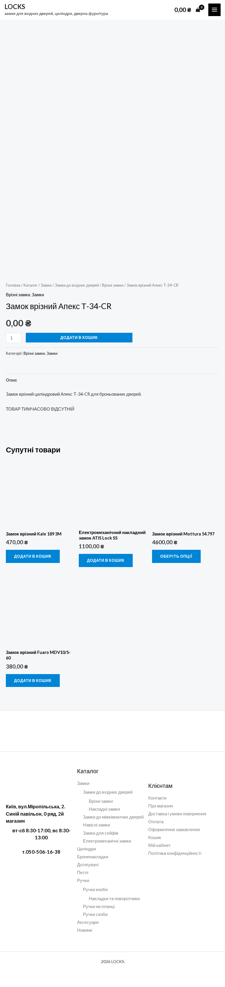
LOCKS (14, 7)
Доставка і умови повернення (177, 813)
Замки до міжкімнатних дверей (113, 816)
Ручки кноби (95, 889)
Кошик (154, 837)
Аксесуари (87, 922)
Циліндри (86, 848)
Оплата (155, 821)
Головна (13, 285)
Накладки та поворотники (114, 898)
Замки (46, 285)
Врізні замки (112, 285)
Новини (84, 930)
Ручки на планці (99, 906)
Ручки (83, 880)
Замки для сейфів (100, 833)
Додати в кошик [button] (33, 556)
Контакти (157, 797)
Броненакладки (92, 856)
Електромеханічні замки (107, 840)
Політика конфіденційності (174, 853)
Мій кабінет (159, 845)
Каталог (30, 285)
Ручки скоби (95, 914)
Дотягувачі (87, 864)
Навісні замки (96, 824)
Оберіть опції (176, 556)
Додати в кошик (79, 337)
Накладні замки (104, 809)
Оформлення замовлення (174, 829)
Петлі (82, 872)
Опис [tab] (11, 380)
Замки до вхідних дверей (77, 285)
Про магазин (160, 805)
